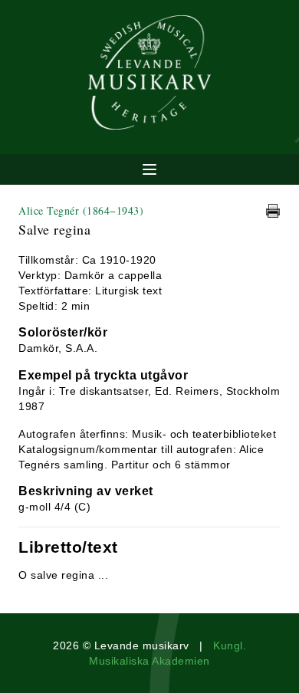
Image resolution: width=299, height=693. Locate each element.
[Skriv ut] (273, 210)
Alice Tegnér (80, 210)
